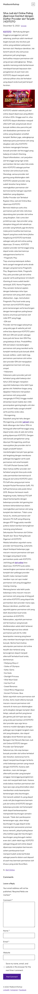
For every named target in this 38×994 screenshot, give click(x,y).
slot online (19, 562)
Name (6, 930)
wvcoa (23, 25)
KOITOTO (7, 31)
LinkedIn (6, 990)
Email (6, 941)
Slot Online (10, 870)
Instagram (14, 990)
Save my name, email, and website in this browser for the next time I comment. (18, 966)
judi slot (26, 422)
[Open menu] (33, 4)
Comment (8, 900)
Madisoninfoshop (11, 4)
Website (6, 952)
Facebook (22, 990)
